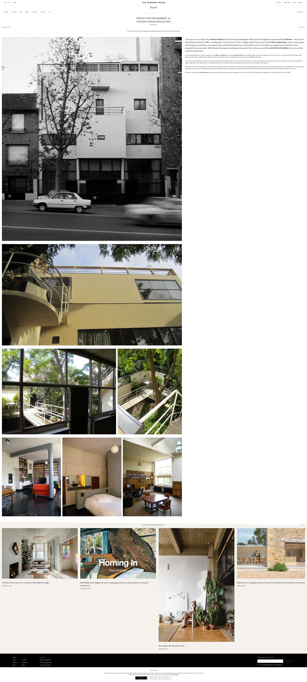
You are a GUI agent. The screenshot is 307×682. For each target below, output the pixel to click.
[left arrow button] (301, 525)
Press (14, 665)
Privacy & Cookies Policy (268, 664)
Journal (278, 2)
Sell (10, 2)
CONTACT (42, 657)
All (50, 11)
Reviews (15, 662)
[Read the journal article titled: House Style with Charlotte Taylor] (196, 585)
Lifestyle (34, 11)
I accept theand (270, 664)
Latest (6, 11)
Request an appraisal (45, 660)
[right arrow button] (304, 525)
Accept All (141, 677)
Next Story (302, 27)
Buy (5, 2)
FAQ (23, 665)
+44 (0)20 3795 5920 (45, 665)
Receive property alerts (46, 662)
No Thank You (166, 677)
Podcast (42, 11)
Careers (24, 660)
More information (174, 674)
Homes (27, 11)
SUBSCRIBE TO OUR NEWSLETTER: (266, 657)
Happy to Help (153, 677)
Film (21, 11)
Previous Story (6, 27)
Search (300, 2)
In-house (14, 11)
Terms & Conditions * (278, 664)
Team (14, 660)
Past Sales (24, 662)
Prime (14, 2)
